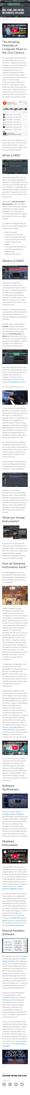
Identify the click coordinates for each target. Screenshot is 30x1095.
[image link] (15, 1057)
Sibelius (16, 382)
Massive (20, 814)
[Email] (22, 1084)
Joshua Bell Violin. (8, 730)
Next (3, 1073)
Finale (11, 382)
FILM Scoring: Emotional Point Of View (14, 1076)
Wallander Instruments (16, 925)
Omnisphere (6, 814)
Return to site (8, 1)
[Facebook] (4, 1084)
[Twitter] (10, 1084)
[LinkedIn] (16, 1084)
